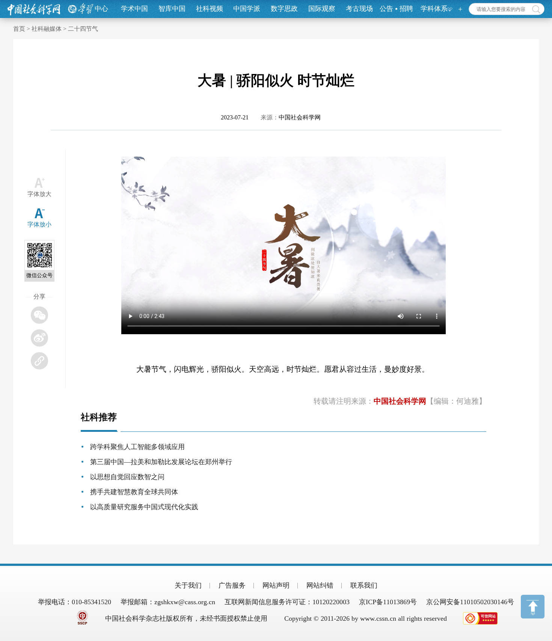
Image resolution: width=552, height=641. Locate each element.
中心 (101, 8)
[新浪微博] (39, 338)
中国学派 (246, 8)
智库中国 (172, 8)
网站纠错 (319, 585)
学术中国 (134, 8)
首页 (19, 29)
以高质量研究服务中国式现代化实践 (144, 507)
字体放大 (39, 194)
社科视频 (209, 8)
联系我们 (363, 585)
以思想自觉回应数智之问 (127, 477)
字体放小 (39, 224)
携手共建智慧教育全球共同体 (134, 492)
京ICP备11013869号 (388, 602)
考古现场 (359, 8)
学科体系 (434, 8)
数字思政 (284, 8)
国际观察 (321, 8)
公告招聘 (396, 8)
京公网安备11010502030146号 (470, 602)
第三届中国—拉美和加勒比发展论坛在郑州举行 (161, 462)
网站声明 (276, 585)
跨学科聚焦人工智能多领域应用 (137, 447)
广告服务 (232, 585)
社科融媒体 (47, 29)
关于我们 (188, 585)
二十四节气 (83, 29)
